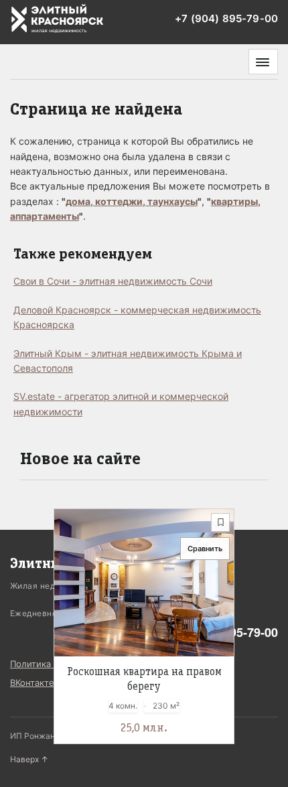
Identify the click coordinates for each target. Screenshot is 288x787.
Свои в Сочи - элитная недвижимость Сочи (112, 281)
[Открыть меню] (263, 61)
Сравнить (205, 548)
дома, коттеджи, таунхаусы (132, 201)
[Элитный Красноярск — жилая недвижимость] (57, 19)
